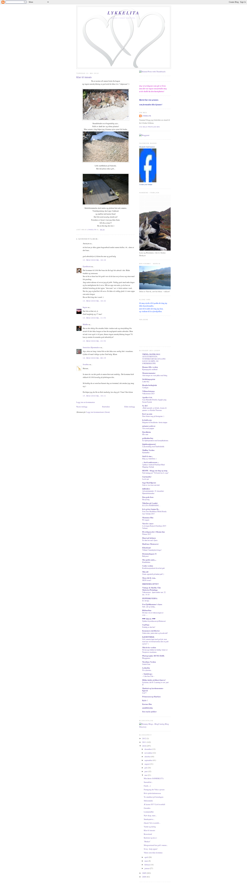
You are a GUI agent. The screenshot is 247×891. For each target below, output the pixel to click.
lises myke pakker (149, 711)
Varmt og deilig (150, 826)
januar (147, 868)
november (149, 753)
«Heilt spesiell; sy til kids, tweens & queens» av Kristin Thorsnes (154, 409)
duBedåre (146, 488)
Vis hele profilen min (149, 127)
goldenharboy (147, 438)
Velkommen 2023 (148, 393)
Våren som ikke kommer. (153, 852)
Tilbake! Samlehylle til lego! (152, 550)
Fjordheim (87, 266)
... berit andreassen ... (150, 462)
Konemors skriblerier (151, 630)
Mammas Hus (147, 517)
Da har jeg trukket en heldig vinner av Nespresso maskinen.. (155, 651)
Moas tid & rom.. (149, 577)
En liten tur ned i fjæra (149, 540)
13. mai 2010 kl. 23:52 (94, 341)
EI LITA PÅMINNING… (151, 505)
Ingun (85, 307)
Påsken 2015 (146, 534)
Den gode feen (147, 497)
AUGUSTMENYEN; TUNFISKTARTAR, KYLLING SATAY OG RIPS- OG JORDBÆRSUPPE (154, 359)
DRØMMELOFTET (150, 583)
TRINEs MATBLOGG (151, 354)
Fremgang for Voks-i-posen (154, 789)
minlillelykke (147, 707)
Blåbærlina (146, 610)
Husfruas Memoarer (150, 544)
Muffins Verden (148, 450)
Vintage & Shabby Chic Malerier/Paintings (151, 588)
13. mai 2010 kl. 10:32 (94, 301)
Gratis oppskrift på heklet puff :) (153, 574)
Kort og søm (147, 413)
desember (148, 749)
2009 (144, 873)
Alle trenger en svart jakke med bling (154, 375)
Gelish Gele (146, 664)
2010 (144, 746)
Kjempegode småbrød (149, 369)
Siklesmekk (148, 800)
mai (146, 775)
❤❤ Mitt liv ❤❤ (148, 618)
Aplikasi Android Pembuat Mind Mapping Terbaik (153, 465)
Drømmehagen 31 (149, 553)
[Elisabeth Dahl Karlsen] (147, 181)
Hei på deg (146, 499)
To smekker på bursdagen (153, 797)
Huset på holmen (149, 538)
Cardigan (145, 387)
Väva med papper (148, 428)
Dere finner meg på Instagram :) (153, 416)
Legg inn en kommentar (85, 402)
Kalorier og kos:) (150, 837)
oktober (148, 756)
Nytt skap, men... (150, 815)
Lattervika (145, 381)
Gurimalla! (146, 476)
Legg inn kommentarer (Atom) (98, 412)
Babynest (145, 556)
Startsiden (106, 406)
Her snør (145, 434)
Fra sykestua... (147, 670)
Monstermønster (149, 373)
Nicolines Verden (149, 661)
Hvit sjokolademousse (152, 793)
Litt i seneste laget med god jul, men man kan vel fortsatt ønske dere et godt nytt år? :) (155, 641)
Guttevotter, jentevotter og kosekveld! (155, 633)
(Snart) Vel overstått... (152, 823)
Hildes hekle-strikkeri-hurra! (154, 680)
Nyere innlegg (81, 406)
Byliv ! (145, 700)
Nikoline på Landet (150, 503)
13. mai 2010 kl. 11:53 (94, 318)
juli (146, 767)
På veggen (145, 520)
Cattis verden (147, 565)
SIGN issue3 (146, 580)
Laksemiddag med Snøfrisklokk (153, 446)
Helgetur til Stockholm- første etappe (154, 422)
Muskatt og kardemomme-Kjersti (153, 689)
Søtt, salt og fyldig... (149, 606)
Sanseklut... (148, 782)
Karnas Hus (147, 704)
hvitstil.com (147, 420)
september (149, 760)
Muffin (85, 324)
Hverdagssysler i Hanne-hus (153, 531)
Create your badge (145, 184)
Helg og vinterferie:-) (149, 458)
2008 (144, 876)
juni (146, 771)
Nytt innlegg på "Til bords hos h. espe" (155, 473)
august (147, 764)
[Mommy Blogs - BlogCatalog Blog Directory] (155, 727)
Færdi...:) (147, 785)
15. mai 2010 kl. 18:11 (94, 395)
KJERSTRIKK (148, 636)
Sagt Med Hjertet (149, 482)
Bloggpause (146, 658)
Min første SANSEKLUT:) (154, 778)
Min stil (145, 571)
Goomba (147, 808)
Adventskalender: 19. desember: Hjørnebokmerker (153, 492)
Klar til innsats (149, 830)
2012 (144, 738)
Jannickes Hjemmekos (91, 347)
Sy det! (145, 405)
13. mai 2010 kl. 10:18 (94, 260)
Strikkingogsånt (148, 379)
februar (147, 864)
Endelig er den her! (148, 627)
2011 (144, 742)
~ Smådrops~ (147, 673)
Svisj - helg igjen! (151, 849)
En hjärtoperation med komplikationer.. (155, 440)
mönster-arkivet (148, 426)
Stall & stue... (147, 456)
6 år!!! (144, 693)
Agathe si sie (147, 397)
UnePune (145, 624)
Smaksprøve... (149, 819)
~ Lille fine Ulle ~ (148, 676)
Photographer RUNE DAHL (153, 655)
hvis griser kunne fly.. (150, 509)
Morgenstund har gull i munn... (156, 845)
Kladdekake (146, 562)
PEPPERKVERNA (149, 598)
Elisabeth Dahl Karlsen (147, 147)
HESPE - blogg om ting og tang (154, 470)
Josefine (86, 364)
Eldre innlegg (129, 406)
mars (147, 861)
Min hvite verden (149, 647)
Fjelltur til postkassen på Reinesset (154, 621)
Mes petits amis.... (149, 559)
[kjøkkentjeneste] (149, 444)
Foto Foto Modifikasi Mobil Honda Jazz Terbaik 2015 (154, 512)
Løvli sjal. (145, 479)
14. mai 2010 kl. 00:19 (94, 358)
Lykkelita (123, 13)
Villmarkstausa (148, 391)
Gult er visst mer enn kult (151, 485)
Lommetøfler (149, 811)
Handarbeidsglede (149, 385)
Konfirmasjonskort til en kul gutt (153, 568)
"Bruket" (147, 841)
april (147, 857)
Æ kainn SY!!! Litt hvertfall (154, 804)
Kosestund (148, 834)
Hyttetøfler (146, 452)
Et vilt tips (145, 600)
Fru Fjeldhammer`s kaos (152, 604)
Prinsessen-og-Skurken (151, 696)
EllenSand (146, 547)
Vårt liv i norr (148, 523)
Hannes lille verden (150, 367)
